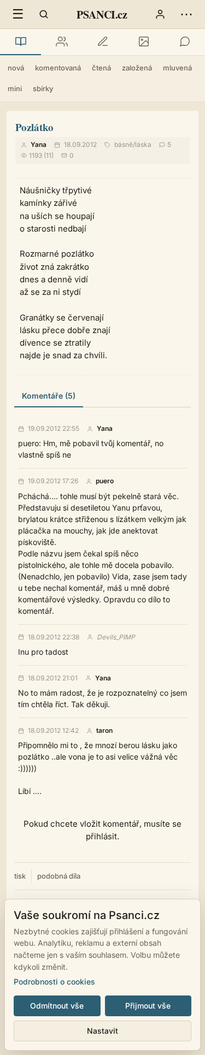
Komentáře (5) (48, 395)
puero (105, 481)
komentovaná (58, 67)
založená (137, 67)
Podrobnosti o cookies (54, 981)
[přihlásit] (160, 14)
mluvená (177, 67)
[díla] (20, 42)
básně (123, 144)
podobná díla (58, 876)
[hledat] (44, 14)
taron (104, 730)
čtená (101, 67)
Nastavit (102, 1030)
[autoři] (61, 42)
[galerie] (143, 42)
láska (143, 144)
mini (15, 88)
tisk (20, 876)
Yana (38, 144)
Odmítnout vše (57, 1005)
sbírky (43, 88)
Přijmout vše (148, 1005)
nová (16, 67)
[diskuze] (184, 42)
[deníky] (102, 42)
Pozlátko (34, 127)
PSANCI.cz (102, 14)
